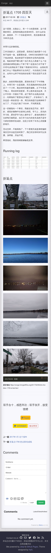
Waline (41, 525)
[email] (25, 538)
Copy (45, 378)
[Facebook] (34, 538)
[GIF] (15, 498)
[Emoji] (11, 498)
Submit (40, 502)
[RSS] (43, 538)
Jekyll (22, 546)
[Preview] (22, 498)
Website (8, 472)
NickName (9, 462)
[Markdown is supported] (7, 498)
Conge (4, 3)
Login (32, 502)
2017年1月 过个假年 (18, 436)
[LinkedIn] (38, 538)
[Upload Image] (18, 498)
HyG (30, 549)
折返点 (23, 17)
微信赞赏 (33, 425)
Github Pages (32, 546)
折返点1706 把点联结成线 (21, 441)
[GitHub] (21, 538)
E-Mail (8, 467)
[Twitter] (30, 538)
